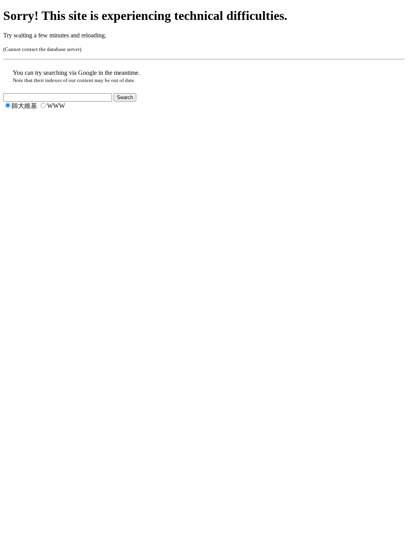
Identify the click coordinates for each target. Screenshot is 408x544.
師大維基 (24, 105)
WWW (56, 105)
